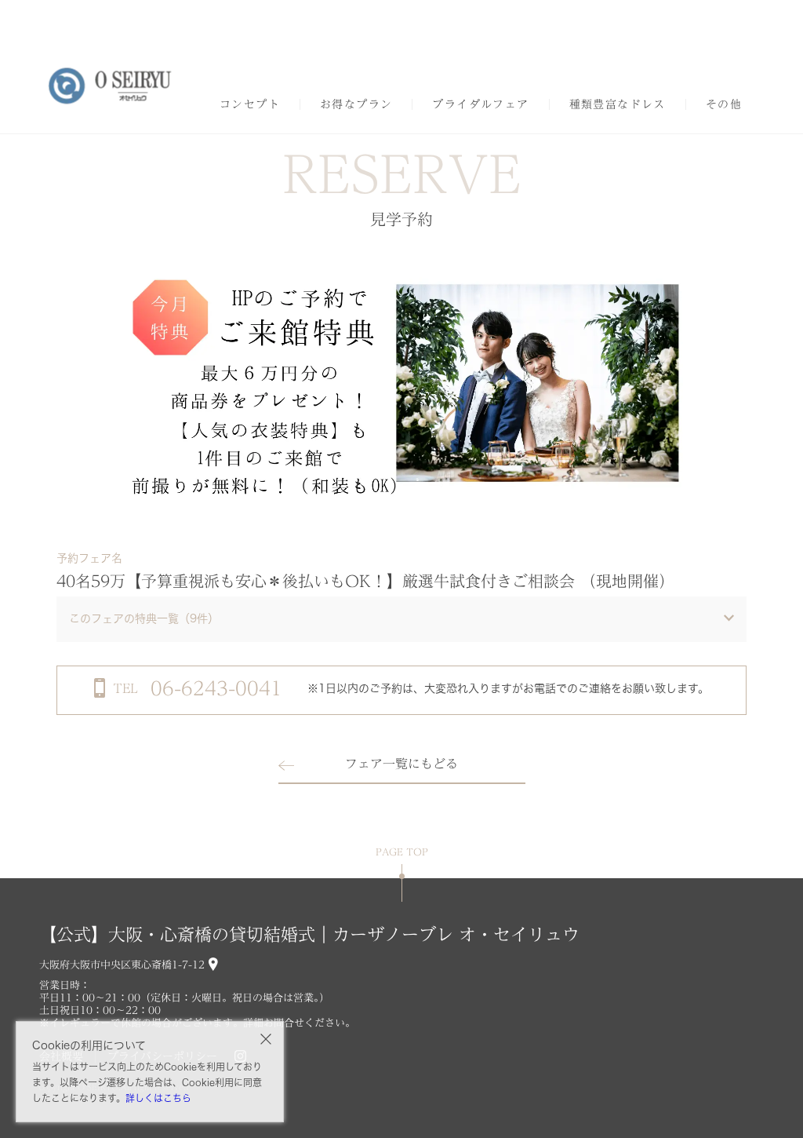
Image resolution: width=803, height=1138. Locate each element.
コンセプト (250, 104)
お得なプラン (356, 104)
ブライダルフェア (480, 104)
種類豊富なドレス (617, 104)
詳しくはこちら (158, 1098)
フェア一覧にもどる (401, 763)
